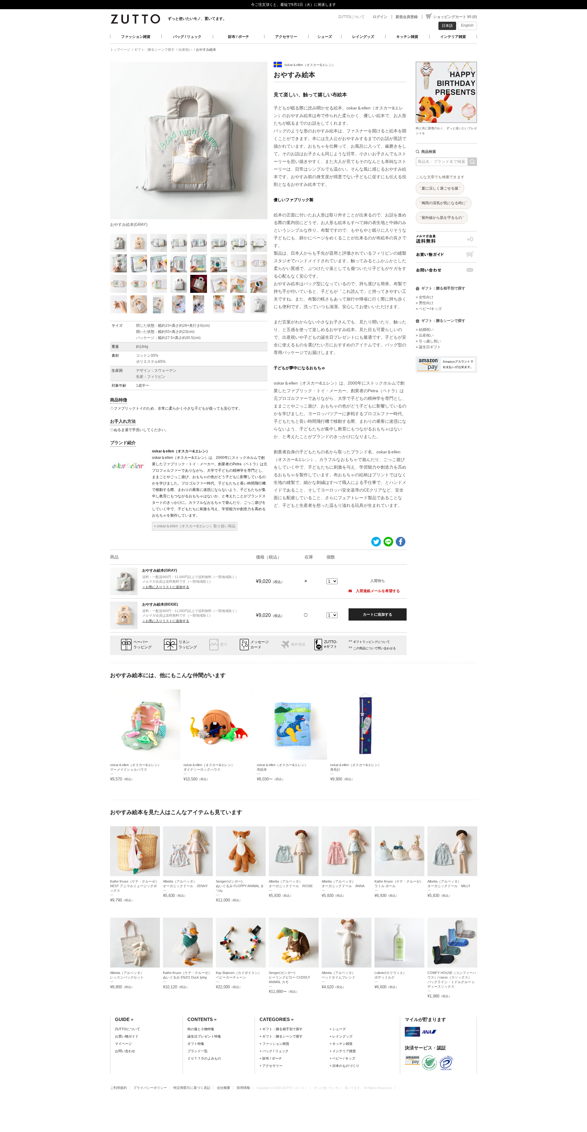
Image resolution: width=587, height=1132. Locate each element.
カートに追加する (377, 614)
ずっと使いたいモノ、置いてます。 (197, 19)
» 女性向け (425, 297)
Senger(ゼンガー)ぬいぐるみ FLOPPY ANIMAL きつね (240, 885)
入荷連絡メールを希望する (377, 591)
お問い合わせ (446, 270)
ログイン (380, 17)
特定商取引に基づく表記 (191, 1088)
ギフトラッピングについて (371, 641)
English (467, 25)
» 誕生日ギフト (428, 347)
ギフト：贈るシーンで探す (154, 49)
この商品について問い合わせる (374, 648)
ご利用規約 (118, 1088)
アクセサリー (286, 37)
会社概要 (223, 1088)
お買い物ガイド (446, 254)
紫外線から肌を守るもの (442, 218)
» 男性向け (425, 303)
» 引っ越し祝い (428, 341)
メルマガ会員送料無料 (446, 239)
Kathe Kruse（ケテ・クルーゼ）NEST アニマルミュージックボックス (134, 885)
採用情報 (243, 1088)
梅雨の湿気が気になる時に (444, 203)
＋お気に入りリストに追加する (165, 587)
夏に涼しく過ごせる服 (440, 188)
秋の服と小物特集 (200, 1029)
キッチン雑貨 (407, 37)
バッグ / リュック (187, 37)
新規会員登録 (407, 17)
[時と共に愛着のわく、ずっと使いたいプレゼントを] (446, 60)
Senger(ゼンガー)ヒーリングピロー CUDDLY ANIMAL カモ (289, 977)
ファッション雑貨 (135, 37)
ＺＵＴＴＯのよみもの (204, 1058)
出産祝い (185, 49)
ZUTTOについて (351, 17)
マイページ (123, 1043)
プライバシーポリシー (150, 1088)
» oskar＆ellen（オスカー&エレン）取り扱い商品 (194, 526)
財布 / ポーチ (238, 37)
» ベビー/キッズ (429, 309)
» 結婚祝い (425, 329)
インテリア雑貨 (453, 37)
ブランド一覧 (197, 1051)
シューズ (324, 37)
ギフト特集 (195, 1043)
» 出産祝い (425, 335)
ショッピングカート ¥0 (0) (455, 17)
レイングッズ (363, 37)
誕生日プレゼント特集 (204, 1036)
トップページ (120, 49)
